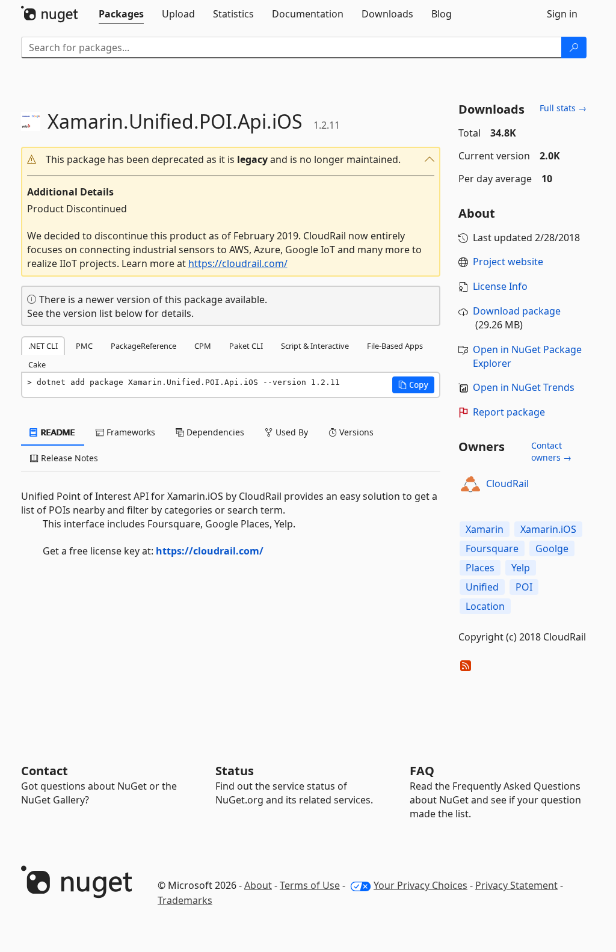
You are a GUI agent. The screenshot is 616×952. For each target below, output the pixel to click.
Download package (517, 311)
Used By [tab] (290, 432)
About (258, 885)
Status (234, 771)
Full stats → (563, 108)
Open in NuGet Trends (523, 387)
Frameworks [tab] (129, 432)
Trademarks (185, 900)
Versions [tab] (355, 432)
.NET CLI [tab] (43, 345)
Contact (44, 771)
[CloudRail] (470, 484)
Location (485, 606)
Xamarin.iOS (548, 529)
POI (524, 587)
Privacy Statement (516, 885)
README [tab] (56, 432)
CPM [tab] (202, 345)
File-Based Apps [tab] (395, 345)
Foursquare (492, 548)
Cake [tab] (37, 364)
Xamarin (485, 529)
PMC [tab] (84, 345)
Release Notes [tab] (68, 458)
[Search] (574, 47)
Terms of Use (310, 885)
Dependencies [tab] (214, 432)
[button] (231, 160)
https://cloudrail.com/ (238, 263)
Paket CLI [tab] (246, 345)
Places (480, 567)
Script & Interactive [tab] (315, 345)
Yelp (520, 567)
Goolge (551, 548)
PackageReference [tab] (143, 345)
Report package (509, 412)
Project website (508, 261)
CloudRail (507, 483)
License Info (500, 286)
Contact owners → (551, 451)
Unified (482, 587)
